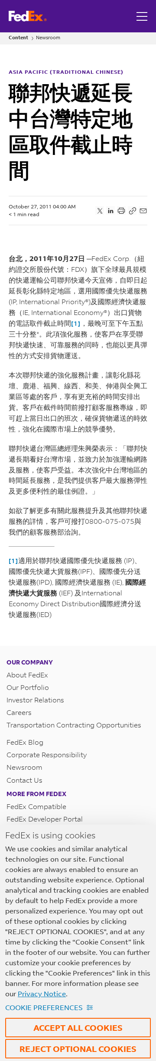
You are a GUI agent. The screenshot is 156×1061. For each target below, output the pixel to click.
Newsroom (48, 38)
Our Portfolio (27, 687)
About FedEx (27, 675)
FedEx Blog (24, 742)
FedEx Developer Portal (44, 819)
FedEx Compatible (36, 806)
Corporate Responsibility (46, 754)
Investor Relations (35, 700)
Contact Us (24, 780)
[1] (76, 323)
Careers (19, 712)
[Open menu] (143, 16)
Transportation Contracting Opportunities (73, 725)
